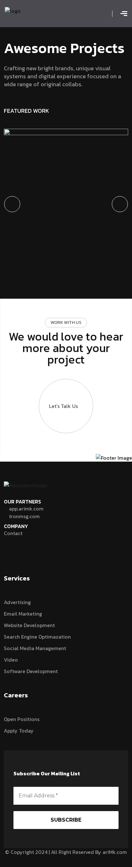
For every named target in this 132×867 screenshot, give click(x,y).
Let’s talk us (63, 406)
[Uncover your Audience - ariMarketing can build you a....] (13, 10)
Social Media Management (35, 648)
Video (11, 660)
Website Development (29, 625)
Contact (13, 533)
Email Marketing (23, 614)
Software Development (31, 671)
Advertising (17, 602)
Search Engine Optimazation (37, 637)
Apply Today (19, 730)
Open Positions (21, 719)
